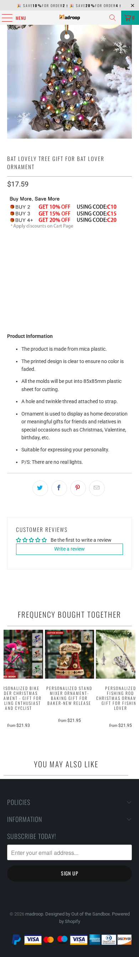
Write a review (69, 549)
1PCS (16, 249)
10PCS (106, 249)
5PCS (83, 249)
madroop (34, 914)
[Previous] (6, 684)
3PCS (61, 249)
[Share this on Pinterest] (78, 488)
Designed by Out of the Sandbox (77, 914)
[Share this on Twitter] (40, 488)
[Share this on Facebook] (59, 488)
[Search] (112, 18)
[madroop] (69, 18)
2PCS (39, 249)
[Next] (132, 684)
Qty (10, 269)
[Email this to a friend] (97, 488)
